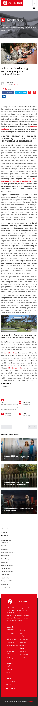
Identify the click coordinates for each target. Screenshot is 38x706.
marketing (4, 409)
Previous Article (7, 427)
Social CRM (5, 578)
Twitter (5, 532)
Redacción (9, 83)
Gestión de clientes (7, 565)
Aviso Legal (30, 701)
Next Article (32, 427)
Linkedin (5, 535)
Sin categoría (5, 587)
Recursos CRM (6, 575)
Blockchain (4, 549)
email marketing (8, 404)
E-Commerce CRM (7, 571)
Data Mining (5, 559)
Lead (8, 407)
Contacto (9, 672)
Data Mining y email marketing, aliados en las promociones (16, 483)
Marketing (15, 20)
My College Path (15, 368)
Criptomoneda (5, 555)
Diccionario (4, 562)
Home (3, 25)
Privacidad (9, 669)
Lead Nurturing (13, 407)
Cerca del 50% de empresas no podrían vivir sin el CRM (16, 457)
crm (2, 404)
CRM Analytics (6, 568)
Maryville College (10, 353)
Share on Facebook (9, 92)
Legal (8, 666)
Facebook (5, 529)
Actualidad (4, 542)
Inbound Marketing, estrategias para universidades (15, 71)
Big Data (4, 546)
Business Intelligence (7, 552)
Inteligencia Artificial (7, 581)
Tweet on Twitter (22, 92)
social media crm (11, 409)
